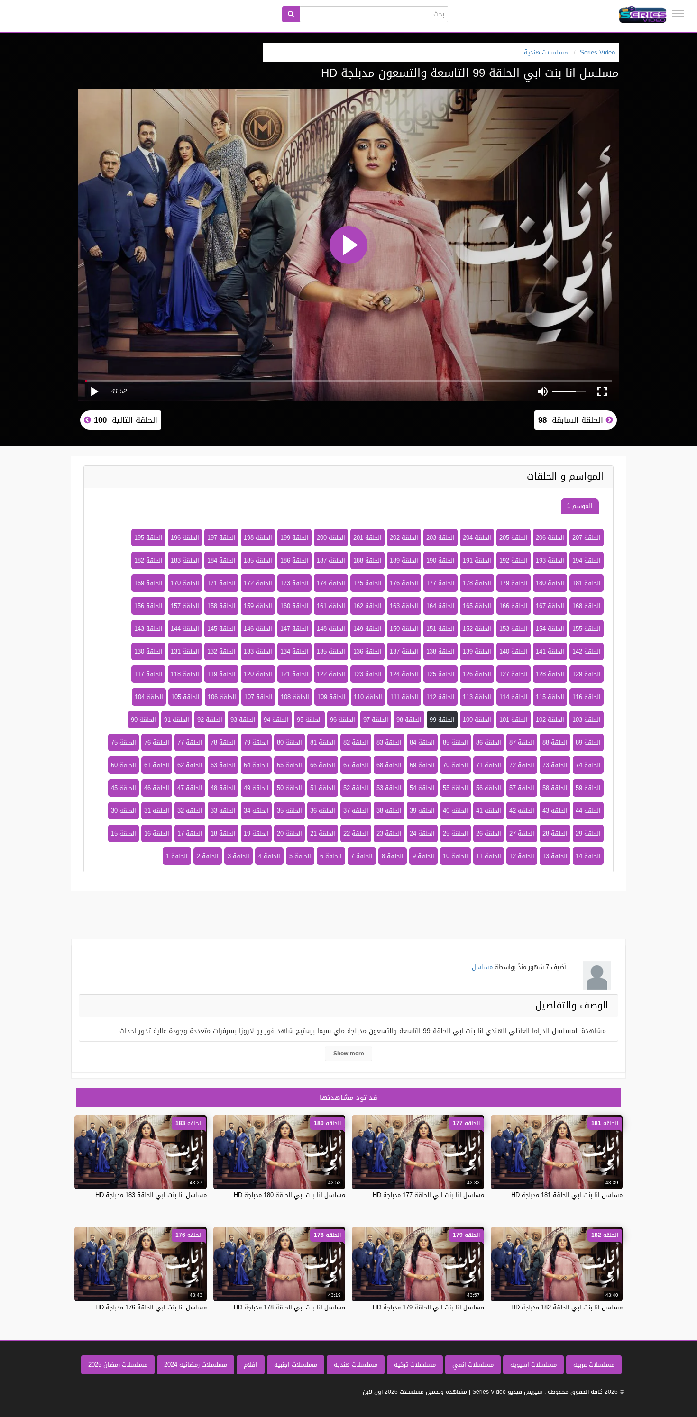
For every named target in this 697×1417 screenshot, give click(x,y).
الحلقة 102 (550, 720)
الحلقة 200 (331, 538)
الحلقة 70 (455, 765)
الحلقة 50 (289, 788)
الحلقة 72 (521, 765)
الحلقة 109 (331, 697)
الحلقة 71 (488, 765)
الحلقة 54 (422, 788)
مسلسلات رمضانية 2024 (195, 1365)
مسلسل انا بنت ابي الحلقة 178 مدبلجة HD (289, 1307)
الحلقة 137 (404, 651)
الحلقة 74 (588, 765)
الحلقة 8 (393, 856)
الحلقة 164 (440, 606)
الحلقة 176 (404, 583)
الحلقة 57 (521, 788)
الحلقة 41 (488, 811)
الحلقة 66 (322, 765)
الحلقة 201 (367, 538)
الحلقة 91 (176, 720)
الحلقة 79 (256, 742)
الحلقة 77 (189, 742)
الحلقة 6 (331, 856)
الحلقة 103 (586, 720)
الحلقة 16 (156, 833)
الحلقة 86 (488, 742)
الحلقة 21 (322, 833)
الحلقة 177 (440, 583)
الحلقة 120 (258, 674)
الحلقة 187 (331, 560)
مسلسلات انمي (473, 1365)
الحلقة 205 (513, 538)
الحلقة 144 (185, 629)
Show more (348, 1053)
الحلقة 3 (238, 856)
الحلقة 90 (143, 720)
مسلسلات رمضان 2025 (117, 1365)
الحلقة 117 (148, 674)
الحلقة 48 (223, 788)
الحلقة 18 (223, 833)
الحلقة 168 (586, 606)
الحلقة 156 (148, 606)
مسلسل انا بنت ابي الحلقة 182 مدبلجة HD (567, 1307)
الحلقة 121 (294, 674)
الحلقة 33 (223, 811)
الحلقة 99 (442, 720)
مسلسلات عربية (593, 1365)
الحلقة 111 (404, 697)
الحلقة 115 (550, 697)
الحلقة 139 (477, 651)
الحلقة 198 (258, 538)
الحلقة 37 (355, 811)
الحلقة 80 (289, 742)
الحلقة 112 (440, 697)
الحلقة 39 (422, 811)
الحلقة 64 (256, 765)
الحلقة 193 (550, 560)
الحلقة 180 (550, 583)
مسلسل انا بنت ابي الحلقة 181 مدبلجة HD (567, 1195)
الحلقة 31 (156, 811)
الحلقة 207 (586, 538)
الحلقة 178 (477, 583)
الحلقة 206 (550, 538)
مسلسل (482, 967)
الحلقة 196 (185, 538)
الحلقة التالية (124, 419)
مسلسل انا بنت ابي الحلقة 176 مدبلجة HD (151, 1307)
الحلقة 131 (185, 651)
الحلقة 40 (455, 811)
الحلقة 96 (342, 720)
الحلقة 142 (586, 651)
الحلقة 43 (555, 811)
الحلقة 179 (513, 583)
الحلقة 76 (156, 742)
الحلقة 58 (555, 788)
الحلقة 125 (440, 674)
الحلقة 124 (404, 674)
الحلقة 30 (123, 811)
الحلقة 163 (404, 606)
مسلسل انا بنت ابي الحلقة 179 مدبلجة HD (428, 1307)
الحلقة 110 (368, 697)
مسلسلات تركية (415, 1365)
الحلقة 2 (208, 856)
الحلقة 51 (322, 788)
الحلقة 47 (189, 788)
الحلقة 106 (222, 697)
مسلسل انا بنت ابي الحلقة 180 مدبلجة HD (289, 1195)
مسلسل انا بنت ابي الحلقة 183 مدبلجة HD (151, 1195)
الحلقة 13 (555, 856)
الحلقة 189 (404, 560)
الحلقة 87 (521, 742)
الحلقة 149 (367, 629)
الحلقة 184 (221, 560)
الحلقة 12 (521, 856)
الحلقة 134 (294, 651)
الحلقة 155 (586, 629)
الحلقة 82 (355, 742)
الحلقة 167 (550, 606)
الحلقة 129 (586, 674)
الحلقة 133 (258, 651)
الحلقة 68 (389, 765)
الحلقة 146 (258, 629)
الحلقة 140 (513, 651)
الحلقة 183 (185, 560)
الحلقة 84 (422, 742)
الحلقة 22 (355, 833)
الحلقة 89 (588, 742)
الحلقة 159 (258, 606)
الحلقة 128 (550, 674)
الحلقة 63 (223, 765)
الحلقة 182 (148, 560)
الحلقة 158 (221, 606)
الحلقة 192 (513, 560)
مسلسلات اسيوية (533, 1365)
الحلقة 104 (149, 697)
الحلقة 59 (588, 788)
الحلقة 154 (550, 629)
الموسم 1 (580, 506)
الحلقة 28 (555, 833)
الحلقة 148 (331, 629)
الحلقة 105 (185, 697)
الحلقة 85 (455, 742)
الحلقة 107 (258, 697)
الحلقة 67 (355, 765)
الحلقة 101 (513, 720)
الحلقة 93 (243, 720)
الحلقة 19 (256, 833)
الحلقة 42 (521, 811)
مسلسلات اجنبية (295, 1365)
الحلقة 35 (289, 811)
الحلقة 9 (423, 856)
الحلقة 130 (148, 651)
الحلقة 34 (256, 811)
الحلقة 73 (555, 765)
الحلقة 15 (123, 833)
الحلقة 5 (300, 856)
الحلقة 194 (586, 560)
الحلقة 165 (477, 606)
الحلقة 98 (409, 720)
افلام (250, 1365)
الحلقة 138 (440, 651)
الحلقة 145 (221, 629)
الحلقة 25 (455, 833)
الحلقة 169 (148, 583)
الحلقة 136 (367, 651)
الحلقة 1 (177, 856)
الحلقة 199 (294, 538)
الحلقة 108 (295, 697)
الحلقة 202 (404, 538)
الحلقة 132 (221, 651)
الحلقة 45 (123, 788)
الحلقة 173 (294, 583)
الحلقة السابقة (572, 419)
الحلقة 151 (440, 629)
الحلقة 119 (221, 674)
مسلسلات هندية (355, 1365)
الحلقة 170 (185, 583)
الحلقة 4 (269, 856)
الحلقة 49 (256, 788)
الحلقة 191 (477, 560)
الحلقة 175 (367, 583)
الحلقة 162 (367, 606)
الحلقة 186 (294, 560)
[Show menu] (678, 14)
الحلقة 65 (289, 765)
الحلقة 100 (477, 720)
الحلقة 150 (404, 629)
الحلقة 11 (488, 856)
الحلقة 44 (588, 811)
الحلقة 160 (294, 606)
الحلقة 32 (189, 811)
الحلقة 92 (209, 720)
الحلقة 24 (422, 833)
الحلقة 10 (455, 856)
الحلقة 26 (488, 833)
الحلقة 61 (156, 765)
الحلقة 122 (331, 674)
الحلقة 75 (123, 742)
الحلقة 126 (477, 674)
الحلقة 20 (289, 833)
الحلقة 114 (513, 697)
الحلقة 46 (156, 788)
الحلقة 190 (440, 560)
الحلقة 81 (322, 742)
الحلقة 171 (221, 583)
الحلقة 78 (223, 742)
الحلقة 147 (294, 629)
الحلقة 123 (367, 674)
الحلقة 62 (189, 765)
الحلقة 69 (422, 765)
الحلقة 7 (362, 856)
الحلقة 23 (389, 833)
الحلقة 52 (355, 788)
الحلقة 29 (588, 833)
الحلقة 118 (185, 674)
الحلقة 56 (488, 788)
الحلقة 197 (221, 538)
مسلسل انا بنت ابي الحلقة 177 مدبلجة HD (428, 1195)
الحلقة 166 (513, 606)
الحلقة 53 (389, 788)
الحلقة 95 (309, 720)
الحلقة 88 (555, 742)
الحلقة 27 (521, 833)
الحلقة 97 (375, 720)
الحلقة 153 (513, 629)
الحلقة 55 (455, 788)
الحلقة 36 (322, 811)
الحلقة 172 (258, 583)
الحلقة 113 (477, 697)
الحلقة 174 (331, 583)
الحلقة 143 (148, 629)
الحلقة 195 (148, 538)
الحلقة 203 (440, 538)
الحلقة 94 (276, 720)
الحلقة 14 (588, 856)
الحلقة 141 (550, 651)
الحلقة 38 (389, 811)
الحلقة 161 (331, 606)
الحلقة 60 (123, 765)
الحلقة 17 (189, 833)
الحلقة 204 (477, 538)
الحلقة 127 (513, 674)
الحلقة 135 (331, 651)
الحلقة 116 (586, 697)
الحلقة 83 (389, 742)
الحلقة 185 (258, 560)
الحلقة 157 (185, 606)
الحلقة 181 (586, 583)
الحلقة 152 (477, 629)
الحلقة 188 (367, 560)
